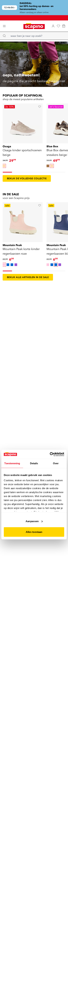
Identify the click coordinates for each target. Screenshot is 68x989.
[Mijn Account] (53, 26)
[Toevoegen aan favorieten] (39, 106)
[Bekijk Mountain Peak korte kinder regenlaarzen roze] (23, 221)
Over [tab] (56, 463)
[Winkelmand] (63, 26)
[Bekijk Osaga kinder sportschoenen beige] (23, 122)
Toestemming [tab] (12, 463)
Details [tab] (34, 463)
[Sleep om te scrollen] (7, 172)
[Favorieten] (58, 26)
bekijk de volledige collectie (27, 178)
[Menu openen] (4, 26)
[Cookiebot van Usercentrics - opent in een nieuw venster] (49, 454)
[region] (34, 7)
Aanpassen (32, 521)
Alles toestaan (34, 532)
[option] (4, 166)
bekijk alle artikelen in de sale (28, 277)
